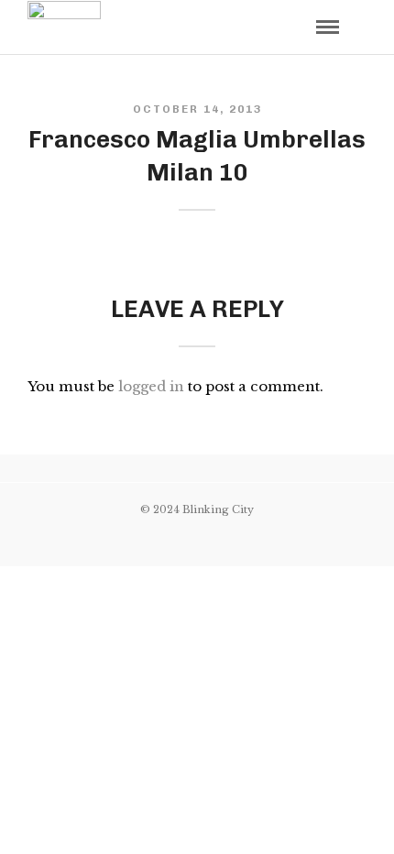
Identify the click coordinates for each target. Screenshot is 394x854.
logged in (151, 386)
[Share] (296, 29)
